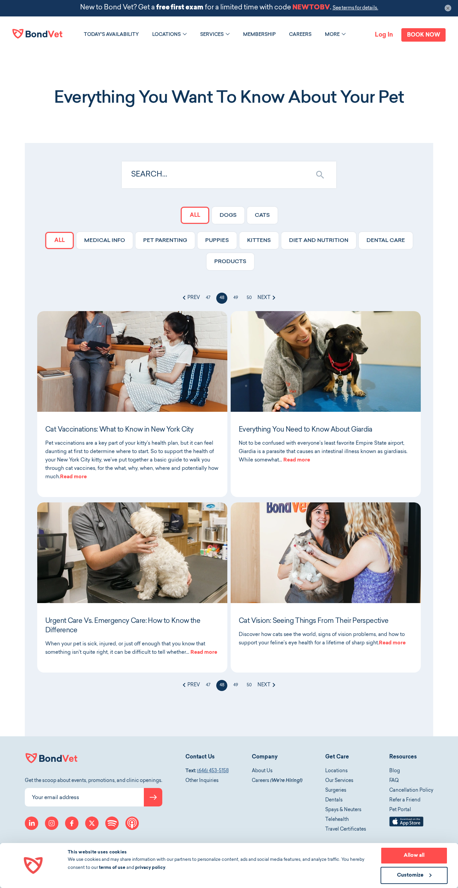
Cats (262, 215)
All (195, 215)
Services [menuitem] (212, 35)
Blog (394, 771)
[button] (185, 34)
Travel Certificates (345, 829)
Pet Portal (400, 810)
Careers (277, 781)
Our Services (339, 781)
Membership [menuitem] (259, 35)
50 (249, 298)
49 (235, 298)
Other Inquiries (202, 781)
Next (264, 298)
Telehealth (337, 820)
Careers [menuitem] (300, 35)
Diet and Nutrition (318, 240)
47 (208, 298)
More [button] (332, 35)
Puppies (217, 240)
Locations (336, 771)
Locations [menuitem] (166, 35)
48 (222, 298)
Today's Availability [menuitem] (111, 35)
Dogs (228, 215)
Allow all (414, 855)
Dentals (334, 800)
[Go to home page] (37, 34)
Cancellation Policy (411, 790)
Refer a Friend (404, 800)
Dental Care (385, 240)
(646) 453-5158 (213, 771)
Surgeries (335, 790)
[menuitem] (111, 34)
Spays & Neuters (343, 810)
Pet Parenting (165, 240)
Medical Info (104, 240)
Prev (193, 298)
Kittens (259, 240)
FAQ (394, 781)
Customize (410, 875)
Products (230, 261)
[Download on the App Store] (406, 825)
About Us (262, 771)
